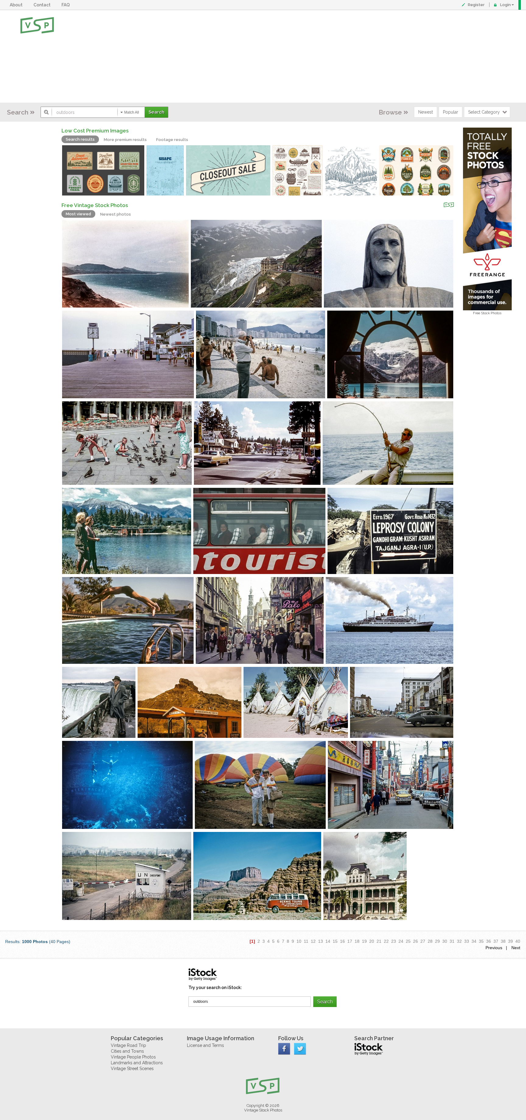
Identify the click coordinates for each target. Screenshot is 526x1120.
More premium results (125, 139)
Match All (131, 112)
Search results (80, 139)
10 (298, 941)
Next (515, 947)
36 (488, 941)
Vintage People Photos (133, 1057)
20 (371, 941)
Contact (42, 4)
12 (313, 941)
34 (474, 941)
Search (17, 112)
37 (495, 941)
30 (444, 941)
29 (437, 941)
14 (327, 941)
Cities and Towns (127, 1051)
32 (459, 941)
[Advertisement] (282, 56)
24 (400, 941)
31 (452, 941)
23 (393, 941)
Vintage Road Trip (128, 1045)
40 (517, 941)
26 (415, 941)
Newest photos (115, 214)
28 (430, 941)
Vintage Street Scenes (132, 1068)
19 (364, 941)
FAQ (66, 4)
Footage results (172, 139)
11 (306, 941)
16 (342, 941)
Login (505, 4)
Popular (450, 112)
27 (422, 941)
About (17, 4)
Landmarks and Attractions (137, 1062)
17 (349, 941)
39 (510, 941)
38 (503, 941)
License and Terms (205, 1045)
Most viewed (78, 214)
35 (481, 941)
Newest (425, 112)
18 (357, 941)
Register (476, 4)
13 (320, 941)
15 (335, 941)
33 (466, 941)
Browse (390, 112)
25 (408, 941)
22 (386, 941)
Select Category (484, 112)
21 (379, 941)
